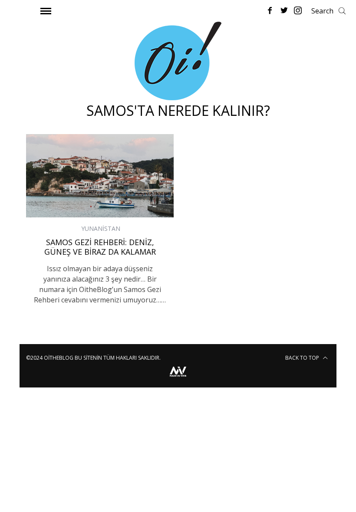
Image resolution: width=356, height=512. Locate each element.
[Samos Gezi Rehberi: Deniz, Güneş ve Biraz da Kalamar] (100, 175)
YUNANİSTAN (100, 228)
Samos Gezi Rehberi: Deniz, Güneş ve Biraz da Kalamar (100, 247)
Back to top (302, 357)
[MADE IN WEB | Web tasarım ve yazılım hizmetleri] (178, 377)
